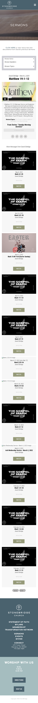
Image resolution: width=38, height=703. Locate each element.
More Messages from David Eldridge (21, 120)
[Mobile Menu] (35, 4)
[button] (19, 680)
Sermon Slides (20, 130)
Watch (18, 186)
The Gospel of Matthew (22, 119)
